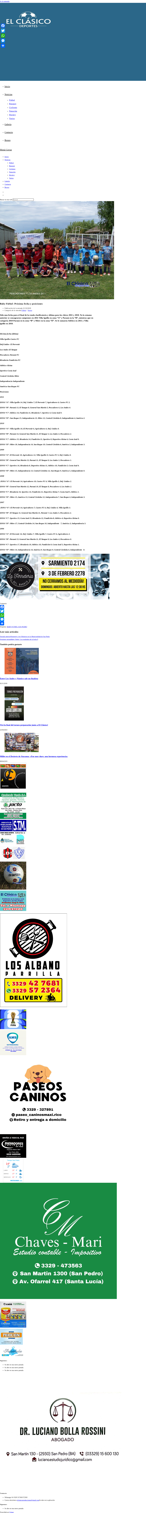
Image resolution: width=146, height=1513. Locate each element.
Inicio (7, 157)
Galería (7, 181)
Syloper (11, 1512)
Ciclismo (12, 169)
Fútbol (11, 163)
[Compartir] (46, 623)
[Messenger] (46, 619)
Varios (11, 178)
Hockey (12, 175)
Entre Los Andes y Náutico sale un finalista (19, 678)
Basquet (12, 166)
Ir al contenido (4, 1)
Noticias (7, 160)
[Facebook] (46, 607)
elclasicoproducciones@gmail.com (28, 1500)
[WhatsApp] (46, 615)
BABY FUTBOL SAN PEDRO (17, 627)
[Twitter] (46, 611)
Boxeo (7, 187)
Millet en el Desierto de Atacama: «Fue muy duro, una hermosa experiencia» (34, 756)
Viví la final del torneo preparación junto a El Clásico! (24, 725)
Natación (12, 172)
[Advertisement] (73, 59)
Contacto (8, 184)
